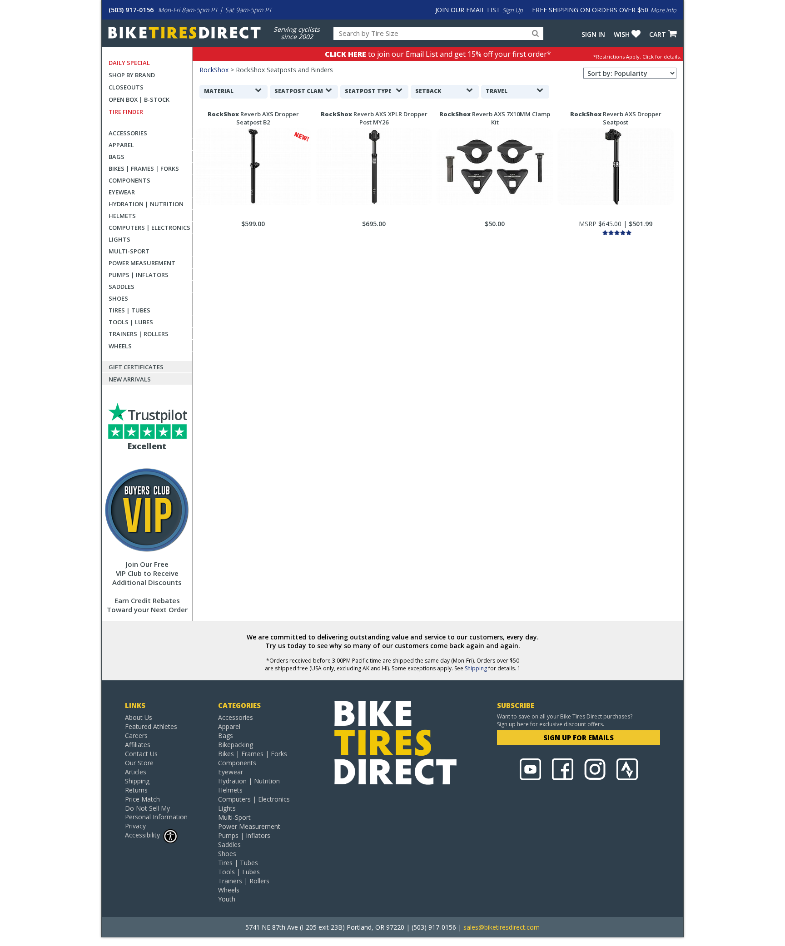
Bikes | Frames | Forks (144, 168)
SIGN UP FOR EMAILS (578, 737)
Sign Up (512, 10)
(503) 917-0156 (131, 9)
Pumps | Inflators (139, 275)
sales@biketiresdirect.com (501, 927)
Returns (136, 790)
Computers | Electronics (149, 227)
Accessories (128, 133)
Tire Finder (126, 112)
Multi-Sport (129, 251)
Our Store (139, 762)
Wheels (120, 346)
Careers (136, 735)
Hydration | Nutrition (146, 204)
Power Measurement (142, 263)
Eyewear (122, 192)
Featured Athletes (151, 726)
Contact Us (141, 753)
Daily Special (129, 63)
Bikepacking (235, 744)
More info (663, 10)
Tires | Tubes (129, 310)
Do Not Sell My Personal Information (156, 812)
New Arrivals (130, 379)
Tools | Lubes (131, 322)
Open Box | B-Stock (139, 99)
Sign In (593, 34)
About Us (138, 717)
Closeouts (126, 87)
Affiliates (137, 744)
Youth (226, 899)
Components (129, 180)
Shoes (118, 298)
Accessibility (142, 835)
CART (657, 34)
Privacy (135, 826)
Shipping (476, 668)
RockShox (214, 69)
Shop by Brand (132, 75)
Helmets (122, 216)
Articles (135, 772)
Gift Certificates (136, 367)
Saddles (121, 286)
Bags (116, 157)
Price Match (142, 799)
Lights (119, 239)
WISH (622, 34)
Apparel (121, 145)
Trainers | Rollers (139, 334)
